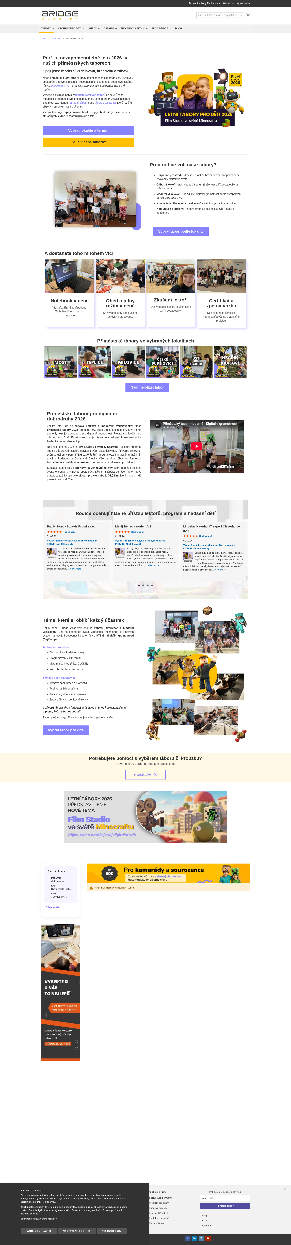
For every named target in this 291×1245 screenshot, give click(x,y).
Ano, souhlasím (39, 1231)
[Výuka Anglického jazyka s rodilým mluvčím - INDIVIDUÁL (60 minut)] (52, 553)
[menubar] (145, 28)
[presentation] (47, 362)
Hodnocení (69, 532)
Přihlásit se (228, 3)
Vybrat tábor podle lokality (181, 231)
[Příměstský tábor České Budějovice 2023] (128, 362)
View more (75, 568)
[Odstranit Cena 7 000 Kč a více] (49, 895)
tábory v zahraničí (105, 102)
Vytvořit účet (243, 3)
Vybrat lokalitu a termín (88, 130)
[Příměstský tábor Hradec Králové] (196, 362)
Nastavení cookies (77, 1231)
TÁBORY (56, 38)
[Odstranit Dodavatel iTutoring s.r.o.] (49, 880)
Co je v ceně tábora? (88, 142)
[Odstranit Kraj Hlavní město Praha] (49, 887)
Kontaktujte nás (145, 774)
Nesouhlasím (112, 1231)
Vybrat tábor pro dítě (66, 730)
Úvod (43, 38)
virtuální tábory (78, 102)
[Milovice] (94, 362)
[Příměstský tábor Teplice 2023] (60, 362)
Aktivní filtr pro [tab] (56, 871)
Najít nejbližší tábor (147, 387)
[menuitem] (46, 28)
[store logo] (60, 15)
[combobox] (220, 15)
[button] (139, 585)
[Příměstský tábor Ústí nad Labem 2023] (162, 362)
